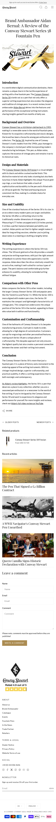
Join (51, 788)
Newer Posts (44, 422)
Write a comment (14, 643)
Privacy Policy (8, 749)
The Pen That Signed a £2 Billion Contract (23, 488)
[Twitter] (11, 770)
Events (5, 717)
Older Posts (12, 422)
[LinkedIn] (28, 770)
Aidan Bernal (19, 107)
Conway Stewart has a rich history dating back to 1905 (26, 127)
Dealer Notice (8, 745)
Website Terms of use (11, 753)
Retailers (6, 733)
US (19, 806)
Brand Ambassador (10, 709)
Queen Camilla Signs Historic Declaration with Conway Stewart (24, 562)
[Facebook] (7, 770)
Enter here (43, 2)
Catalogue (6, 713)
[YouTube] (24, 770)
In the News (7, 725)
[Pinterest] (19, 770)
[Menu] (52, 7)
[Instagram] (3, 770)
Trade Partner (8, 729)
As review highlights (14, 383)
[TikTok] (15, 770)
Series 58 (20, 140)
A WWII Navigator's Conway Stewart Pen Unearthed (26, 525)
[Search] (40, 7)
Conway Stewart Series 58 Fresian (21, 170)
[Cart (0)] (46, 7)
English (32, 806)
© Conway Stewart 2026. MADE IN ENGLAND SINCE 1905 (28, 812)
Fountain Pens (8, 721)
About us (6, 705)
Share (9, 411)
